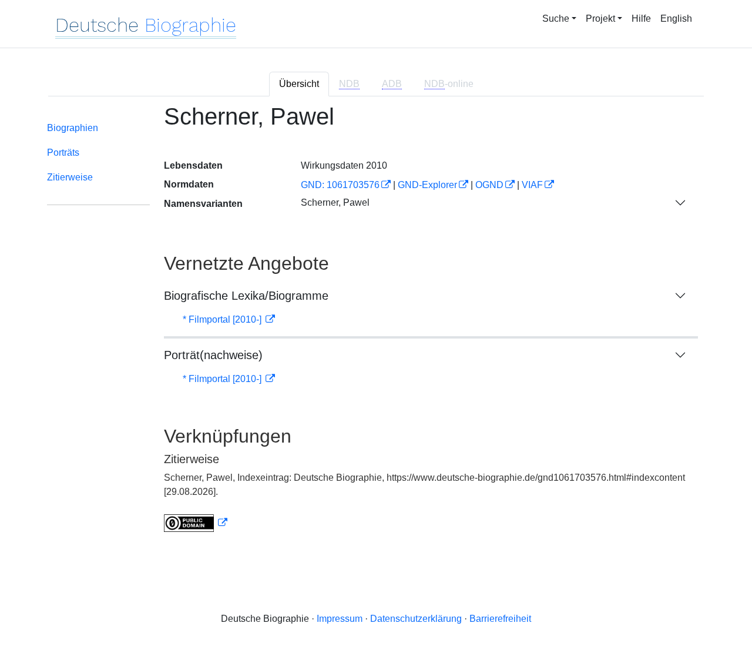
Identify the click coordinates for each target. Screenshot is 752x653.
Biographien (72, 128)
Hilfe (641, 19)
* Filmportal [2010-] (223, 319)
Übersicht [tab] (299, 84)
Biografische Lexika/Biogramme (246, 295)
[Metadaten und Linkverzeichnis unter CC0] (195, 523)
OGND (489, 185)
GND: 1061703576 (340, 185)
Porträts (63, 153)
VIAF (532, 185)
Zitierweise (70, 177)
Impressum (339, 619)
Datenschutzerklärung (416, 619)
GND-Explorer (427, 185)
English (676, 19)
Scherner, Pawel (335, 202)
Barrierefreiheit (500, 619)
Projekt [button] (600, 19)
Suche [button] (555, 19)
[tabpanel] (376, 325)
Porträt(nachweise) (213, 355)
